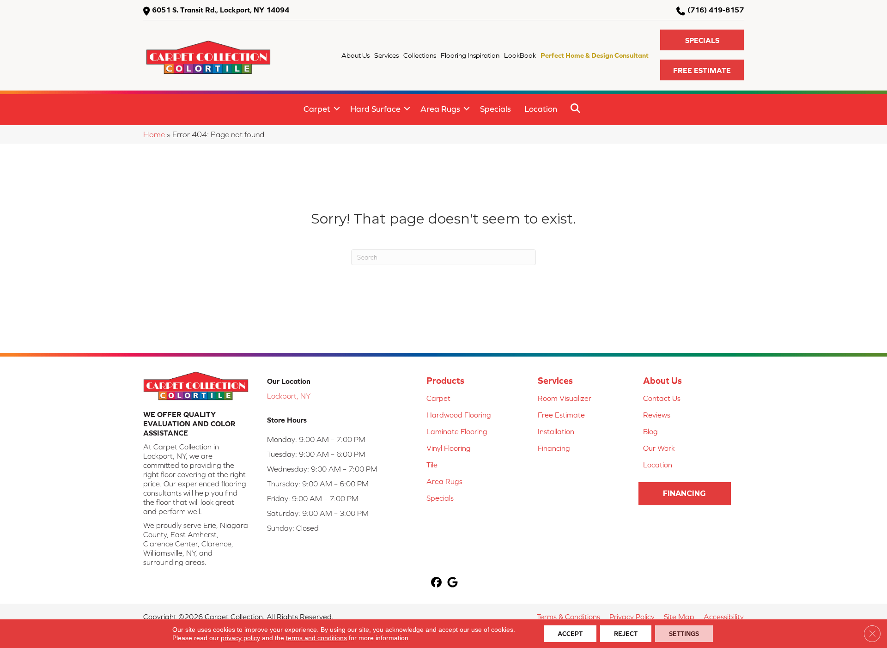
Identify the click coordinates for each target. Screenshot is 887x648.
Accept (570, 633)
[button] (702, 40)
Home (154, 134)
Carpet (317, 109)
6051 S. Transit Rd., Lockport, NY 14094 (220, 10)
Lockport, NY (288, 396)
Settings (684, 633)
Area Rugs (440, 109)
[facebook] (436, 583)
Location (540, 109)
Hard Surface (375, 109)
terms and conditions (316, 638)
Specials (495, 109)
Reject (626, 633)
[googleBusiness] (452, 583)
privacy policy (240, 638)
